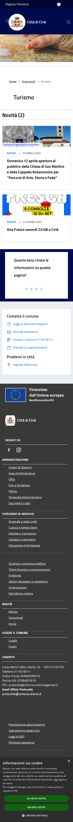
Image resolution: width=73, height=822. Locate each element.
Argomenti (28, 81)
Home (12, 81)
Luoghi (13, 640)
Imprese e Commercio (22, 533)
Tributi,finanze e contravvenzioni (29, 569)
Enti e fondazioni (19, 485)
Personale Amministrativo (25, 497)
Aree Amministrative (22, 473)
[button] (36, 815)
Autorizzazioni (18, 587)
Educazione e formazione (24, 545)
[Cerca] (68, 22)
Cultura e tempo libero (23, 527)
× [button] (68, 761)
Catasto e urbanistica (22, 539)
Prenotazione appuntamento (27, 724)
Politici (13, 491)
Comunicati (16, 617)
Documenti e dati (19, 503)
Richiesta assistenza (21, 742)
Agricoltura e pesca (21, 593)
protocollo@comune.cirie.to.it (21, 694)
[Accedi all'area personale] (59, 4)
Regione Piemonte (17, 4)
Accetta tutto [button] (36, 798)
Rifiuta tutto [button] (36, 807)
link (15, 790)
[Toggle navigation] (7, 21)
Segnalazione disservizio (24, 730)
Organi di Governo (20, 467)
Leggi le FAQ (16, 736)
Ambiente (15, 575)
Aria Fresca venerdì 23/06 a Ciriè (32, 229)
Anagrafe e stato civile (23, 521)
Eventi (13, 646)
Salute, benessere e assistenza (28, 581)
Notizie (11, 153)
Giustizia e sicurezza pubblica (27, 563)
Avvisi (12, 623)
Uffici (12, 479)
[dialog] (36, 789)
